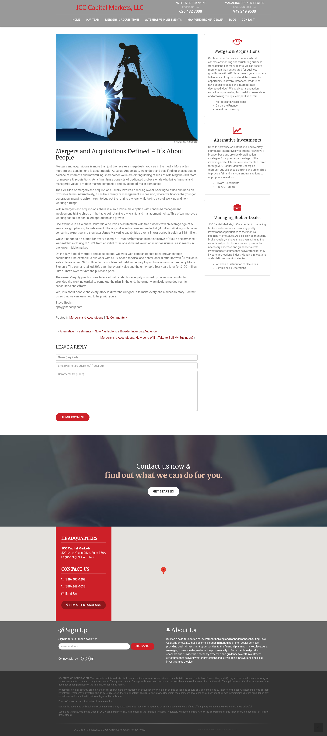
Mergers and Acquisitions (86, 317)
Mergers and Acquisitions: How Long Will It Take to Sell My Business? (146, 337)
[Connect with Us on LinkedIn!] (91, 658)
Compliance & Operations (231, 267)
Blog (232, 19)
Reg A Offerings (225, 186)
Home (76, 19)
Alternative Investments (163, 19)
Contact (248, 19)
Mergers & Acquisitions (122, 19)
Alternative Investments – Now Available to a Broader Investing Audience (108, 331)
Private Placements (227, 182)
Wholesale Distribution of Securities (237, 264)
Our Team (93, 19)
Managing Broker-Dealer (205, 19)
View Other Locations (84, 605)
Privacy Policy (138, 729)
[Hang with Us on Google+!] (84, 658)
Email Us (71, 593)
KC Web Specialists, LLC (225, 729)
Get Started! (163, 491)
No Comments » (116, 317)
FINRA (193, 711)
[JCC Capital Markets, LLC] (110, 7)
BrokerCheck (65, 715)
